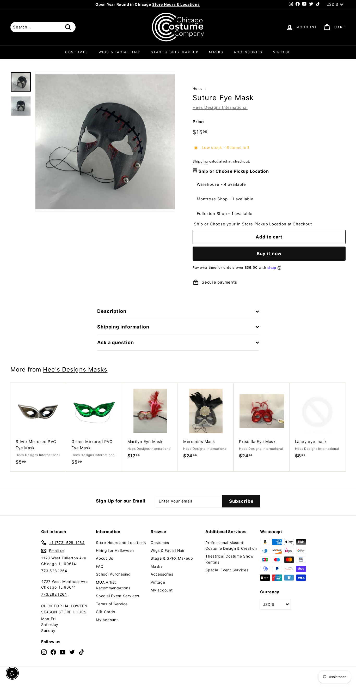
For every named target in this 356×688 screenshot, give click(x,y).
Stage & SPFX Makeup (175, 52)
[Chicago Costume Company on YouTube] (62, 652)
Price (198, 121)
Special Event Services (117, 596)
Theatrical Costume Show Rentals (229, 559)
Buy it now (269, 253)
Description (111, 311)
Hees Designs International (220, 107)
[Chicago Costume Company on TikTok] (81, 652)
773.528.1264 (54, 571)
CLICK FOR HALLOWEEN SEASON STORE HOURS (64, 609)
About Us (104, 558)
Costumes (76, 52)
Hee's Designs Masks (75, 369)
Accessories (248, 52)
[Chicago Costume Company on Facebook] (53, 652)
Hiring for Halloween (115, 550)
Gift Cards (105, 611)
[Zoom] (105, 142)
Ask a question (115, 342)
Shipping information (123, 327)
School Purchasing (113, 574)
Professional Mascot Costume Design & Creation (231, 545)
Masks (216, 52)
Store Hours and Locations (121, 542)
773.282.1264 (54, 594)
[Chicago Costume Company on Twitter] (72, 652)
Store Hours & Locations (176, 4)
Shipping (200, 161)
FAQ (99, 566)
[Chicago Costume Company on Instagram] (44, 652)
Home (197, 89)
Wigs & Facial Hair (119, 52)
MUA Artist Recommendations (113, 585)
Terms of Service (112, 604)
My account (107, 620)
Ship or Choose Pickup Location (234, 171)
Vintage (282, 52)
